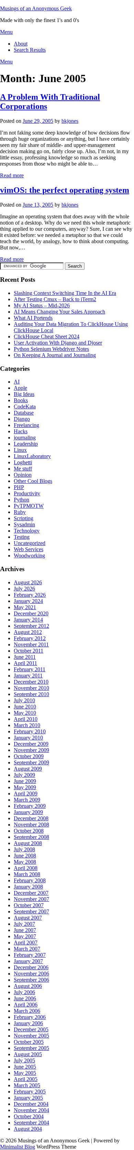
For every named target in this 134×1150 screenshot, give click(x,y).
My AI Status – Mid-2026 (42, 305)
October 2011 (28, 651)
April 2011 (25, 663)
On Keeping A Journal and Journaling (55, 355)
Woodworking (29, 555)
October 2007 (29, 905)
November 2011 (31, 644)
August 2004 (28, 1129)
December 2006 (31, 967)
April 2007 (25, 942)
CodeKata (25, 406)
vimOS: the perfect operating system (64, 190)
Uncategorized (29, 543)
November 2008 (31, 824)
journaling (25, 437)
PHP (19, 487)
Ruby (20, 512)
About (20, 44)
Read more (12, 175)
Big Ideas (24, 394)
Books (21, 400)
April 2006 (25, 1005)
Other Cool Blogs (33, 481)
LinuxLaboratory (32, 456)
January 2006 (28, 1023)
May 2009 (25, 787)
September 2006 (31, 980)
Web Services (28, 549)
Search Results (30, 50)
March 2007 (27, 949)
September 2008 (31, 837)
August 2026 (28, 582)
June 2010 (25, 707)
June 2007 (25, 930)
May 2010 (25, 713)
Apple (20, 388)
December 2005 (31, 1029)
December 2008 (31, 818)
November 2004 (31, 1110)
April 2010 (25, 719)
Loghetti (23, 462)
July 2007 (24, 924)
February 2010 (30, 731)
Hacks (20, 431)
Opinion (23, 475)
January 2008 (28, 887)
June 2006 (25, 998)
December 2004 (31, 1104)
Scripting (23, 518)
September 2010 (31, 694)
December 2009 (31, 744)
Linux (20, 450)
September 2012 (31, 626)
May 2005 (25, 1073)
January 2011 (28, 675)
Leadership (26, 444)
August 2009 (28, 769)
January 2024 (28, 601)
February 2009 (30, 806)
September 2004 (31, 1123)
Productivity (27, 493)
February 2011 (29, 669)
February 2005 (30, 1091)
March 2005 (27, 1085)
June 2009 (25, 781)
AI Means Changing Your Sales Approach (59, 312)
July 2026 (24, 589)
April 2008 (25, 868)
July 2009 (24, 775)
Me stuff (23, 469)
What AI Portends (33, 318)
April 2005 (25, 1079)
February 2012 (30, 638)
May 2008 (25, 862)
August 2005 (28, 1054)
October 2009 (29, 756)
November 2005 (31, 1036)
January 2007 (28, 961)
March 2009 (27, 800)
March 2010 (27, 725)
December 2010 (31, 682)
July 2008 (24, 849)
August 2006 (28, 986)
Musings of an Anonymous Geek (36, 8)
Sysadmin (24, 524)
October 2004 (29, 1116)
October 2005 (29, 1042)
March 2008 (27, 874)
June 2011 (25, 657)
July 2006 (24, 992)
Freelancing (26, 425)
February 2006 (30, 1017)
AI (17, 382)
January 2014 (28, 620)
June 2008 (25, 856)
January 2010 (28, 738)
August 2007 (28, 918)
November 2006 (31, 973)
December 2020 (31, 613)
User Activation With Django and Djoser (58, 343)
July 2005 (24, 1060)
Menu (6, 32)
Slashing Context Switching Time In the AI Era (65, 293)
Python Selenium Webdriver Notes (51, 349)
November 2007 (31, 899)
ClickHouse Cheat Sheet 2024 (46, 336)
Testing (22, 537)
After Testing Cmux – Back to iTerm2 (55, 299)
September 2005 (31, 1048)
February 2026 (30, 595)
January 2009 (28, 812)
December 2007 (31, 893)
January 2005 (28, 1098)
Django (22, 419)
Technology (27, 531)
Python (21, 500)
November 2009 (31, 750)
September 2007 (31, 911)
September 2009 (31, 762)
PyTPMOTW (29, 506)
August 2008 (28, 843)
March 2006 (27, 1011)
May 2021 (25, 607)
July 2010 (24, 700)
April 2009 (25, 793)
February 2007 (30, 955)
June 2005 (25, 1067)
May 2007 (25, 936)
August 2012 (28, 632)
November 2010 (31, 688)
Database (24, 413)
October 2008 (29, 831)
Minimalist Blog (17, 1147)
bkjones (70, 121)
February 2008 (30, 880)
